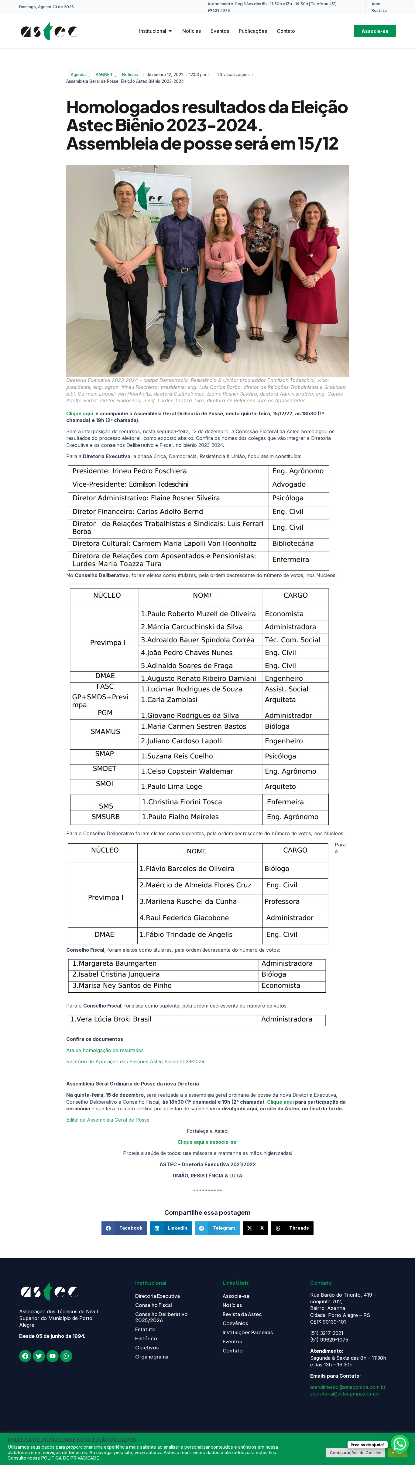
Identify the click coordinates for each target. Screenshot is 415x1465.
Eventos (232, 1341)
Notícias (130, 74)
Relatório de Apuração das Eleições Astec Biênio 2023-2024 (135, 1061)
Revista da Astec (242, 1314)
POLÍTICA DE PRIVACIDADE (70, 1458)
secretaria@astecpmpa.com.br (345, 1394)
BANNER (104, 74)
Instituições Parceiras (248, 1332)
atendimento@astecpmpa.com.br (348, 1387)
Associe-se (236, 1296)
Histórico (146, 1338)
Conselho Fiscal (153, 1305)
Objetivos (147, 1347)
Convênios (235, 1323)
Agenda (78, 74)
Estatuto (145, 1329)
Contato (233, 1350)
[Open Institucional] (170, 31)
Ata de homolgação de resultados (105, 1050)
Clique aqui (79, 413)
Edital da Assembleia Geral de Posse (107, 1120)
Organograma (151, 1356)
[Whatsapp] (66, 1356)
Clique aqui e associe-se (206, 1142)
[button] (124, 1228)
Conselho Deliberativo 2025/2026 (161, 1317)
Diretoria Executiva (157, 1296)
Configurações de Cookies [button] (355, 1452)
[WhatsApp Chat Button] (400, 1444)
